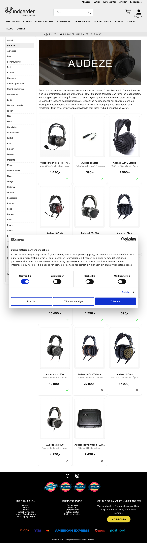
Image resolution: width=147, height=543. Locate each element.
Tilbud (9, 28)
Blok (9, 67)
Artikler (123, 2)
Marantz (11, 160)
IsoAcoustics (13, 132)
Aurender (11, 51)
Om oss (26, 505)
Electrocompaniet (15, 105)
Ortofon (10, 192)
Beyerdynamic (14, 62)
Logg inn (138, 16)
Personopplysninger (26, 516)
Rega (9, 209)
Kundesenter (109, 2)
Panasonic (12, 198)
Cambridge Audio (15, 83)
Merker (131, 21)
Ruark (10, 225)
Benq (9, 56)
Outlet (21, 28)
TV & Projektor (103, 21)
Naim (9, 176)
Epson (10, 111)
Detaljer (126, 292)
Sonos (10, 230)
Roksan (10, 214)
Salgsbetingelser (26, 512)
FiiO (9, 116)
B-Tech (10, 72)
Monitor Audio (13, 170)
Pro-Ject (11, 203)
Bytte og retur (72, 512)
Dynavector (12, 94)
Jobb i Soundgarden (26, 514)
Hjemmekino (64, 21)
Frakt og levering (72, 514)
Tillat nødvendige (73, 301)
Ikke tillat (31, 301)
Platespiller (82, 21)
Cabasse (11, 78)
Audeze (11, 45)
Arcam (10, 40)
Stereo (27, 21)
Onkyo (10, 181)
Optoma (11, 187)
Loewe (10, 154)
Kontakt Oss (72, 505)
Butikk (97, 2)
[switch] (57, 281)
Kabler (119, 21)
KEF (9, 143)
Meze (9, 165)
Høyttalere (13, 21)
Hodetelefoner (44, 21)
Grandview (12, 127)
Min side (86, 2)
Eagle (9, 100)
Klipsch (10, 149)
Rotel (9, 219)
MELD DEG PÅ (119, 519)
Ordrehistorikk (72, 509)
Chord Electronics (15, 89)
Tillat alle (115, 301)
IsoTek (10, 138)
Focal (9, 121)
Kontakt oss (136, 2)
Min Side (72, 507)
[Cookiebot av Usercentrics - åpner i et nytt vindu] (123, 239)
